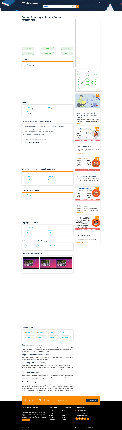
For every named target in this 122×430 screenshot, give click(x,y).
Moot (39, 337)
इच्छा (49, 107)
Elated (52, 337)
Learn (63, 415)
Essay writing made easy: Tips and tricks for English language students (87, 115)
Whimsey (50, 176)
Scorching (65, 337)
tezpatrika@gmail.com (83, 413)
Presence (30, 233)
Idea (49, 195)
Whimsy (29, 174)
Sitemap (51, 413)
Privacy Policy (25, 427)
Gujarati (52, 246)
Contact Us (52, 419)
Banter (28, 332)
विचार (28, 111)
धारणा (28, 107)
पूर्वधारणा (29, 64)
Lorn (63, 332)
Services (51, 415)
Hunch (50, 227)
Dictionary (65, 411)
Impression (30, 179)
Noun (47, 48)
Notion (50, 174)
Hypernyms (47, 53)
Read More (80, 123)
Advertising (52, 417)
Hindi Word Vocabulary (84, 147)
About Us (51, 411)
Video (63, 417)
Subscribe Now (92, 400)
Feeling (50, 179)
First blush (30, 227)
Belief (28, 182)
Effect (28, 230)
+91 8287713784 (81, 411)
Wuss (28, 337)
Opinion (50, 182)
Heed (51, 332)
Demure (40, 332)
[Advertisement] (47, 35)
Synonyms (28, 53)
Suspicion (51, 230)
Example (67, 48)
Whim (28, 176)
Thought (29, 195)
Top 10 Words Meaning (84, 235)
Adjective (27, 48)
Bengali (40, 246)
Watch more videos (66, 270)
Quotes (64, 419)
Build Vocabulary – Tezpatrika (86, 176)
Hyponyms (67, 53)
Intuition (50, 233)
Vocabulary (65, 413)
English (28, 246)
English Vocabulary (83, 206)
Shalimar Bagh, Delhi (82, 415)
